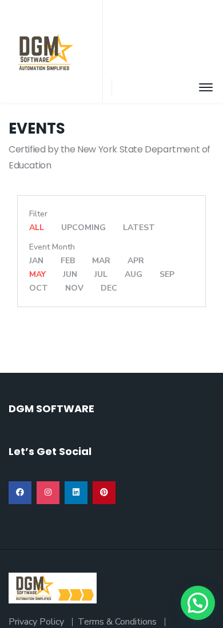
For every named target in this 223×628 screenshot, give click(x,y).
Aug (133, 274)
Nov (74, 288)
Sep (167, 274)
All (36, 227)
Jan (36, 260)
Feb (68, 260)
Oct (38, 288)
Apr (136, 260)
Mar (101, 260)
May (37, 274)
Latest (139, 227)
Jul (100, 274)
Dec (109, 288)
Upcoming (83, 227)
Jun (70, 274)
